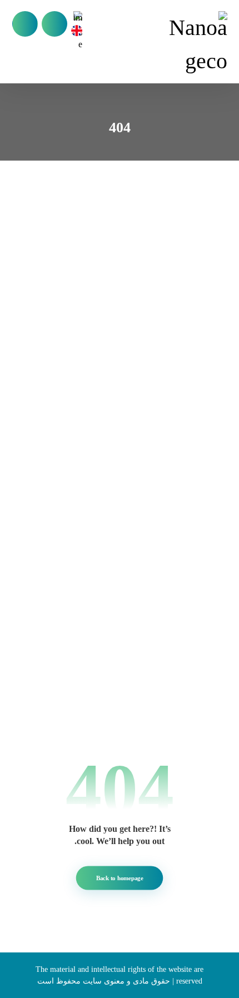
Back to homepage (119, 877)
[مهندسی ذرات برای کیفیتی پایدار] (194, 44)
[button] (25, 24)
